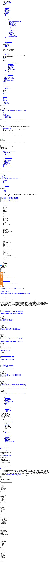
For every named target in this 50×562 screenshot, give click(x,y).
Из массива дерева (11, 35)
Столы (6, 20)
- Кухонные (10, 64)
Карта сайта (23, 393)
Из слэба (9, 28)
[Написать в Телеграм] (4, 58)
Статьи (9, 16)
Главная (4, 190)
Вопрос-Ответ (8, 406)
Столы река (10, 32)
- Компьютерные (11, 69)
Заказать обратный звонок (8, 49)
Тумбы (6, 39)
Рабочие (12, 31)
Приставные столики (12, 36)
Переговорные (13, 30)
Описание (5, 297)
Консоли (7, 41)
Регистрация (8, 3)
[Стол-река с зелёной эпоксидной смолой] (9, 197)
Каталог (3, 148)
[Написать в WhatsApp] (3, 58)
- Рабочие (10, 72)
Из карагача (12, 33)
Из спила (10, 34)
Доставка (7, 12)
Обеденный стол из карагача (6, 322)
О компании (7, 398)
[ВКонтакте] (1, 265)
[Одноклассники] (2, 265)
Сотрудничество (17, 393)
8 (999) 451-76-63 (6, 52)
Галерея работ (8, 399)
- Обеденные (10, 68)
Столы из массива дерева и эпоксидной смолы (10, 331)
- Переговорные (11, 71)
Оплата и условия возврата (9, 401)
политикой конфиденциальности (14, 474)
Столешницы (8, 37)
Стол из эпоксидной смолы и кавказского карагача (11, 313)
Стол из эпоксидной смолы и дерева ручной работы (11, 341)
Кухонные (12, 22)
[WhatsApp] (5, 265)
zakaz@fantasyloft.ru (7, 54)
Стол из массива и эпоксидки (6, 368)
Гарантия (7, 403)
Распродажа (7, 438)
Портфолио (7, 439)
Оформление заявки (8, 411)
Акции (6, 9)
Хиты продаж (8, 6)
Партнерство (8, 10)
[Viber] (3, 265)
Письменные (13, 25)
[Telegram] (6, 265)
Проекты (7, 14)
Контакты (7, 11)
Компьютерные (13, 27)
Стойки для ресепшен (7, 425)
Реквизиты (7, 407)
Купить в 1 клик (3, 318)
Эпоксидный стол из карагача (7, 359)
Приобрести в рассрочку (8, 437)
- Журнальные (11, 65)
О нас (6, 5)
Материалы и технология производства (8, 434)
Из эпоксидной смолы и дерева (14, 21)
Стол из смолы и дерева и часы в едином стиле (10, 378)
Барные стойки (8, 42)
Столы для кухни (9, 420)
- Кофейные (10, 66)
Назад (4, 60)
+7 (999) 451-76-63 (9, 450)
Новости (9, 17)
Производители (6, 86)
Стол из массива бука (5, 350)
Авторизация (8, 2)
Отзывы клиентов (7, 405)
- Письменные (11, 67)
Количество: (3, 267)
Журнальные (13, 23)
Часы (6, 43)
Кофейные (12, 24)
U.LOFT (7, 45)
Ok (33, 475)
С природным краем (12, 38)
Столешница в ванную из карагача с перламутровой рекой (13, 388)
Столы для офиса (8, 422)
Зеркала (7, 429)
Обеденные (12, 26)
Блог (6, 15)
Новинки (7, 8)
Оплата (6, 13)
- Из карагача (10, 75)
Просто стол (7, 46)
